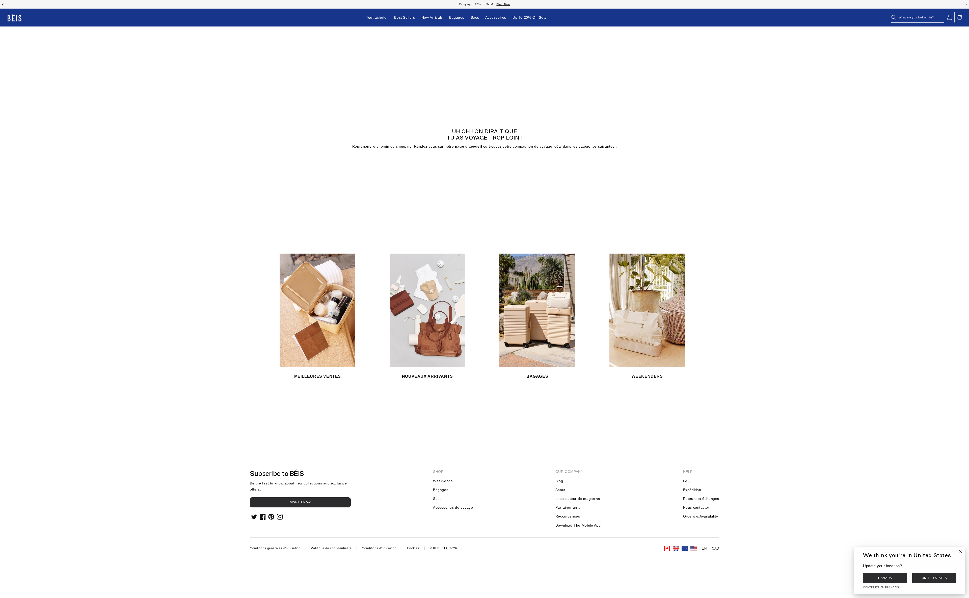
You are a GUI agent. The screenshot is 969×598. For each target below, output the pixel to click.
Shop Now (503, 4)
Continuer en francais (881, 587)
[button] (917, 17)
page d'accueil (468, 146)
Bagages (440, 490)
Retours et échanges (701, 499)
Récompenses (567, 516)
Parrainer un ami (570, 507)
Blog (559, 481)
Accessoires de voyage (453, 507)
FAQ (687, 481)
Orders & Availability (700, 516)
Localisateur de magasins (577, 499)
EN (704, 548)
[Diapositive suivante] (966, 4)
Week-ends (442, 481)
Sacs (437, 499)
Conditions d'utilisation (379, 548)
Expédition (692, 490)
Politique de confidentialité (331, 548)
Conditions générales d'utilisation (275, 548)
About (560, 490)
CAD (715, 548)
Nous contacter (696, 507)
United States (934, 578)
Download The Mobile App (578, 525)
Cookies (413, 548)
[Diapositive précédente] (3, 4)
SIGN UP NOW (300, 502)
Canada (885, 578)
